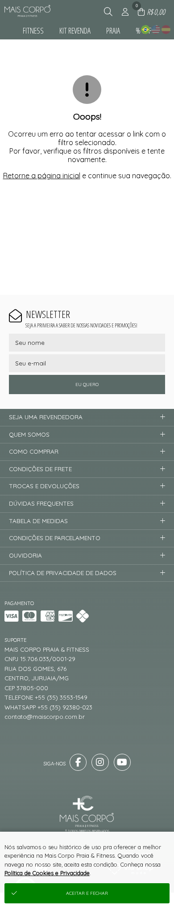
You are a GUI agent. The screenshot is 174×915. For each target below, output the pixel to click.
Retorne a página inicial (41, 175)
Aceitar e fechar (87, 893)
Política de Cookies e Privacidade (47, 872)
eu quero (87, 384)
